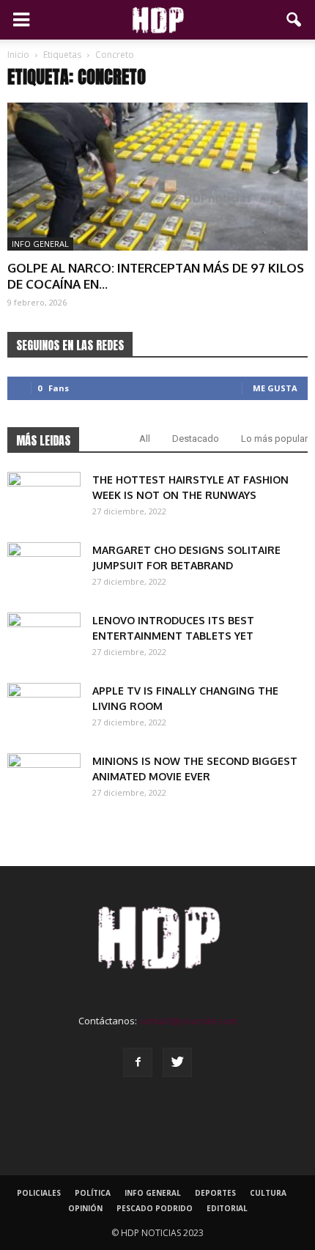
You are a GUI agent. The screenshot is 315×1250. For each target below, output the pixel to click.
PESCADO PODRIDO (154, 1208)
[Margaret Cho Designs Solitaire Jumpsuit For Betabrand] (44, 567)
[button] (294, 20)
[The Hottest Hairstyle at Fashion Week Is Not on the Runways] (44, 497)
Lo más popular (274, 438)
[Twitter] (177, 1062)
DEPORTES (215, 1193)
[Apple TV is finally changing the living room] (44, 708)
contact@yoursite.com (188, 1020)
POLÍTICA (93, 1193)
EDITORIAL (227, 1208)
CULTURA (268, 1193)
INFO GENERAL (40, 243)
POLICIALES (39, 1193)
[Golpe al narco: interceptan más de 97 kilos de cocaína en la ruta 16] (157, 177)
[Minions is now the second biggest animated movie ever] (44, 779)
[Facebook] (137, 1062)
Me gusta (275, 387)
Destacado (195, 438)
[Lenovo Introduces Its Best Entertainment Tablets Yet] (44, 638)
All (144, 438)
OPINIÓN (85, 1208)
